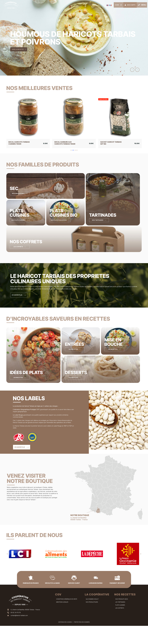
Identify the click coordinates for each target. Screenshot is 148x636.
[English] (107, 5)
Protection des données (82, 624)
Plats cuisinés (120, 607)
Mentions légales (62, 604)
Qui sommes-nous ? (92, 601)
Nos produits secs (121, 601)
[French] (111, 5)
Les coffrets (119, 610)
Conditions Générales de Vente (66, 601)
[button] (132, 70)
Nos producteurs (92, 604)
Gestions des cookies (65, 624)
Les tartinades (120, 604)
